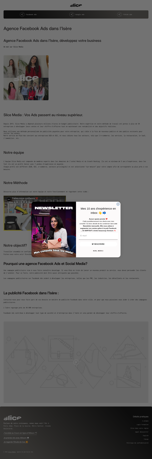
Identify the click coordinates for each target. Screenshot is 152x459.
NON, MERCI (98, 251)
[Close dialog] (118, 204)
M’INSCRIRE (98, 244)
